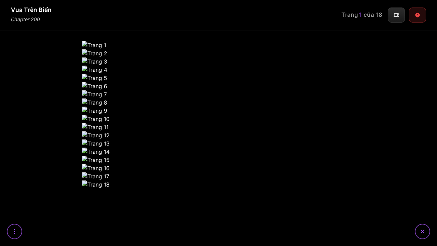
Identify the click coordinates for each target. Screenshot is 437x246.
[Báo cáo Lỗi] (417, 15)
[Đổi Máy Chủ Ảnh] (396, 15)
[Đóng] (422, 231)
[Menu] (14, 231)
